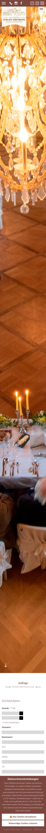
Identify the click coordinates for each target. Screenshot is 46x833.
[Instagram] (16, 3)
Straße (5, 757)
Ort (3, 767)
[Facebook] (21, 3)
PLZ (3, 747)
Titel (13, 708)
